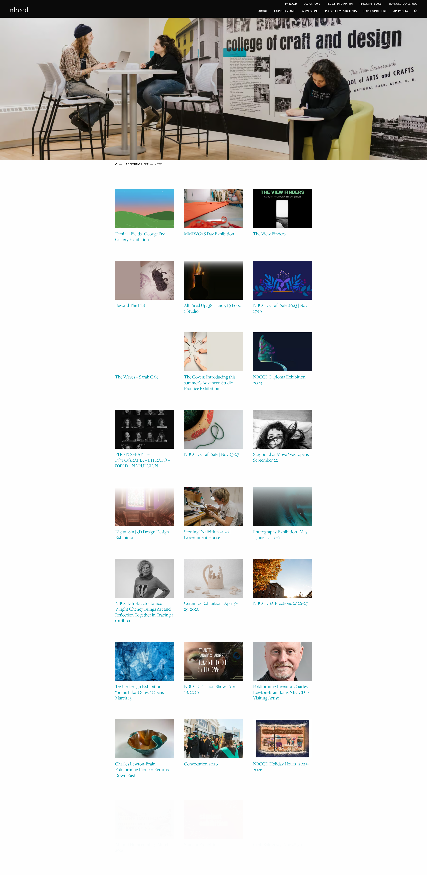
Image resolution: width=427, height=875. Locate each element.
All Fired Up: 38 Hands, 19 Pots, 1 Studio (212, 308)
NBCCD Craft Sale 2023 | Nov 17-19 (280, 308)
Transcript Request (370, 4)
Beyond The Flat (130, 305)
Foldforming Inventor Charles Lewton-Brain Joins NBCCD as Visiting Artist (281, 692)
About (262, 11)
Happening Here (375, 11)
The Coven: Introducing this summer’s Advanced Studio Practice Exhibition (210, 382)
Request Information (340, 4)
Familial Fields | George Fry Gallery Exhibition (140, 237)
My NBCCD (291, 4)
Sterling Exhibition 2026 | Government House (207, 534)
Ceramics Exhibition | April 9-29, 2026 (211, 606)
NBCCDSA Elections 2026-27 (280, 603)
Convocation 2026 (201, 764)
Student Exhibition (201, 841)
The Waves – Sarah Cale (136, 377)
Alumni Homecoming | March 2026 (142, 844)
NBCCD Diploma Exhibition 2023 (279, 380)
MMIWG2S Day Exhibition (209, 234)
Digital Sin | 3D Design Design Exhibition (142, 534)
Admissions (310, 11)
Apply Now (400, 11)
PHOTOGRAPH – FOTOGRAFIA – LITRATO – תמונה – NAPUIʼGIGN (142, 460)
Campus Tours (312, 4)
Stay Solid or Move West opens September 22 (281, 457)
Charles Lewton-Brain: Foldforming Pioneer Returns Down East (142, 769)
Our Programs (284, 11)
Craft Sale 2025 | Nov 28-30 (277, 841)
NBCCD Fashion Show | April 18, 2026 (211, 689)
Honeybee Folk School (403, 4)
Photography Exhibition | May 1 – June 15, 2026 (281, 534)
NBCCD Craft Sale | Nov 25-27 (211, 454)
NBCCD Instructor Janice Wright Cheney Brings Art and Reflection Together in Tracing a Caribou (144, 611)
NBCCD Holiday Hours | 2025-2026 (281, 767)
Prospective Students (341, 11)
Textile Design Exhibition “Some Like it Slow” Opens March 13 (139, 692)
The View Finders (269, 234)
